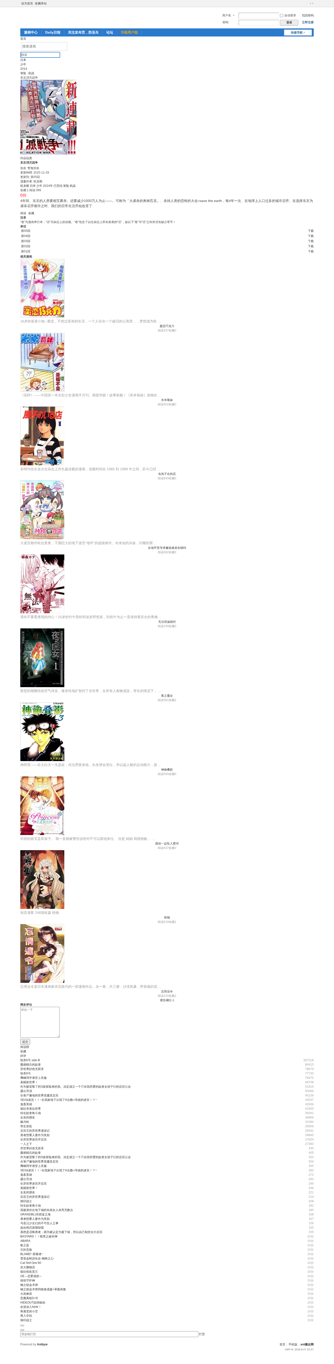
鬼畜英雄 (26, 1104)
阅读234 (163, 996)
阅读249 (163, 626)
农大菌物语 (27, 1267)
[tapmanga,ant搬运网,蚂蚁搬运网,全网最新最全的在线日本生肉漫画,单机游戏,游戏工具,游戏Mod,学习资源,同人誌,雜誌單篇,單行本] (36, 12)
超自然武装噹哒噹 (32, 1227)
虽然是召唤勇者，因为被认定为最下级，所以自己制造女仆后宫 (61, 1232)
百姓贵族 (26, 1249)
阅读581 (163, 700)
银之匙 (24, 1245)
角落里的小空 (29, 1311)
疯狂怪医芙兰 (29, 1271)
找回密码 (308, 15)
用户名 (226, 15)
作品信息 (26, 158)
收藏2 (172, 700)
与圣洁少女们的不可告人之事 (39, 1223)
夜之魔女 (167, 695)
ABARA (25, 1241)
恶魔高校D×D (29, 1298)
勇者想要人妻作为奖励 (35, 1135)
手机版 (293, 1344)
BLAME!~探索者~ (31, 1254)
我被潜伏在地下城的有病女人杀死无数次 (46, 1210)
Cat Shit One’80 (30, 1263)
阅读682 (163, 552)
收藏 (31, 213)
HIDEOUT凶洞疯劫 (32, 1302)
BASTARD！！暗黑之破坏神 (38, 1236)
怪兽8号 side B (30, 1060)
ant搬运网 (307, 1344)
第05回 (25, 231)
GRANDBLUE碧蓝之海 (35, 1214)
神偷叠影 (167, 769)
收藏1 (172, 922)
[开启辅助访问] (307, 3)
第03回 (25, 241)
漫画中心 (31, 32)
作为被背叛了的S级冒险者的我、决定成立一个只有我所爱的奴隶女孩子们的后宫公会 (75, 1086)
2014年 (48, 186)
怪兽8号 (25, 1073)
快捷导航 (297, 32)
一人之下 (26, 1144)
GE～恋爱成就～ (31, 1276)
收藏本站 (41, 3)
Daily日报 (52, 32)
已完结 (58, 186)
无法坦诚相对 (167, 621)
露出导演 (26, 1091)
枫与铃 (24, 1122)
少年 (23, 64)
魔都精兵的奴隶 (30, 1064)
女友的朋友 (27, 1117)
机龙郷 (24, 186)
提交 (25, 1042)
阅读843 (163, 478)
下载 (311, 231)
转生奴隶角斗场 (30, 1113)
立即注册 (308, 22)
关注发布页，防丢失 (83, 32)
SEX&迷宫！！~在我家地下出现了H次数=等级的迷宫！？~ (58, 1100)
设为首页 (27, 3)
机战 (31, 73)
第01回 (25, 251)
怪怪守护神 (27, 1280)
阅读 (23, 213)
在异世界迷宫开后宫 (33, 1139)
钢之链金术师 (29, 1285)
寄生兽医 (26, 1126)
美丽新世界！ (29, 1082)
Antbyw (42, 1344)
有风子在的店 (167, 474)
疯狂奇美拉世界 (30, 1108)
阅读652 (163, 404)
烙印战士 (26, 1201)
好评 (23, 1056)
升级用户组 (129, 32)
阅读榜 (24, 1047)
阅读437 (163, 848)
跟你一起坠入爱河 (167, 843)
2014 (23, 69)
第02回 (25, 246)
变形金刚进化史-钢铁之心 (37, 1258)
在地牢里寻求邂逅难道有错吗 (167, 548)
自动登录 (290, 15)
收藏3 (172, 552)
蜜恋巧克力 (167, 326)
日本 (23, 60)
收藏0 (172, 330)
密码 (225, 22)
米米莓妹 (167, 400)
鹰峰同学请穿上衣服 (33, 1078)
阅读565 (163, 774)
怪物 (167, 917)
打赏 (202, 1334)
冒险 (23, 73)
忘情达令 (167, 991)
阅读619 (163, 922)
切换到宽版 (311, 3)
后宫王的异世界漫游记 (35, 1130)
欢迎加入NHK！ (30, 1307)
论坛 (109, 32)
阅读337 (163, 330)
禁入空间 (26, 1315)
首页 (23, 38)
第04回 (25, 236)
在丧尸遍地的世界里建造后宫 (39, 1095)
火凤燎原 (26, 1293)
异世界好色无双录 (32, 1069)
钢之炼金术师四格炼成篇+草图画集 (43, 1289)
